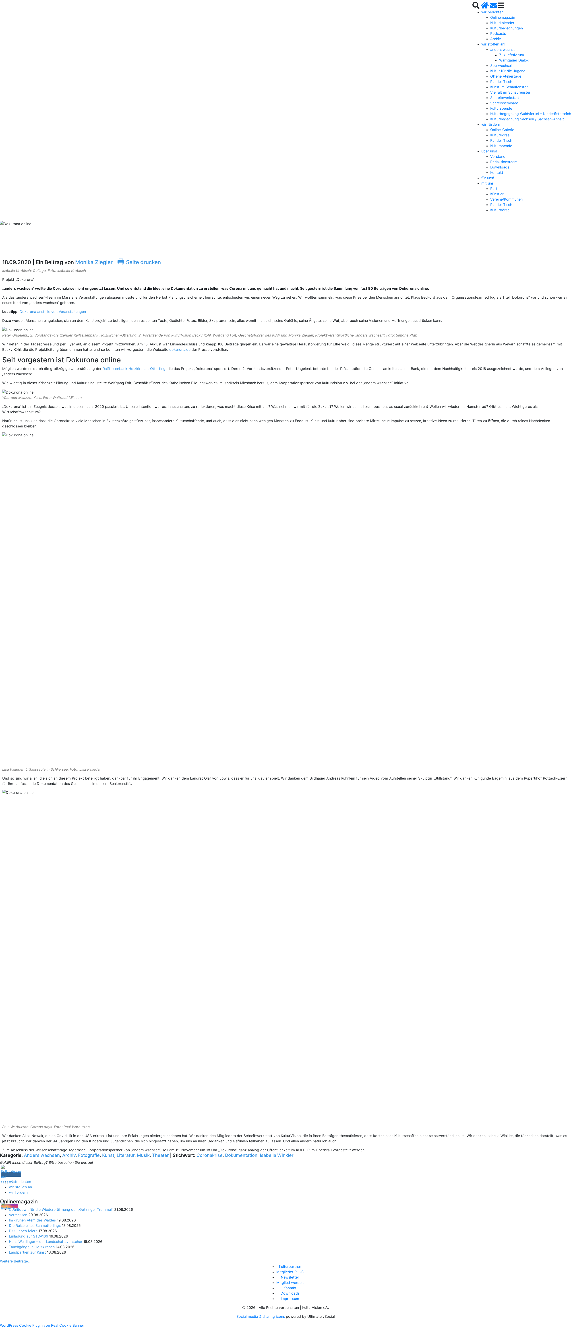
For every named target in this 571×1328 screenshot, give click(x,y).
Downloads (499, 167)
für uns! (487, 178)
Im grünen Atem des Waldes (32, 1220)
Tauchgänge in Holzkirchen (32, 1247)
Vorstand (497, 156)
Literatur (125, 1155)
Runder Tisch (501, 81)
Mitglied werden (290, 1282)
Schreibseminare (504, 103)
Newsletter (290, 1277)
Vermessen (18, 1215)
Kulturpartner (290, 1266)
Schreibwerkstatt (504, 97)
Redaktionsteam (503, 162)
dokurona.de (179, 349)
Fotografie (89, 1155)
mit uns (487, 183)
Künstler (497, 194)
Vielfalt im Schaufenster (510, 92)
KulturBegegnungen (506, 28)
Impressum (290, 1298)
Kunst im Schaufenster (509, 87)
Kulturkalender (502, 23)
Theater (160, 1155)
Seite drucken (139, 262)
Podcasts (498, 33)
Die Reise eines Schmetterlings (35, 1225)
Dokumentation (241, 1155)
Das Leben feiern (23, 1231)
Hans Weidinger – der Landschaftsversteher (45, 1241)
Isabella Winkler (277, 1155)
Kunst (108, 1155)
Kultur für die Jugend (507, 71)
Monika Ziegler (94, 262)
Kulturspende (501, 108)
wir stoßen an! (493, 44)
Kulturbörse (499, 135)
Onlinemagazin (502, 17)
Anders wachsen (42, 1155)
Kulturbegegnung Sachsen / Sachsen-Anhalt (527, 119)
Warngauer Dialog (514, 60)
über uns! (489, 151)
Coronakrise (210, 1155)
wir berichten (492, 12)
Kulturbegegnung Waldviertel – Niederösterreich (530, 113)
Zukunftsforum (511, 55)
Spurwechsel (501, 65)
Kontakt (496, 172)
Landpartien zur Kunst (27, 1252)
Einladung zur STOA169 (28, 1236)
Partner (496, 188)
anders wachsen (503, 49)
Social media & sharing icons (261, 1316)
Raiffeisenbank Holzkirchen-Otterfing (134, 368)
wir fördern (490, 124)
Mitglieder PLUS (290, 1272)
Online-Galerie (502, 129)
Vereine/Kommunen (506, 199)
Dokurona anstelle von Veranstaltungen (53, 311)
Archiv (495, 39)
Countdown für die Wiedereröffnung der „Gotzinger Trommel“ (61, 1209)
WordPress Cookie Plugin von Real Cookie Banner (42, 1325)
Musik (143, 1155)
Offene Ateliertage (505, 76)
